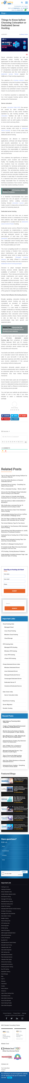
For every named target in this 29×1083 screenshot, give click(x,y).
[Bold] (3, 442)
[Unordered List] (12, 442)
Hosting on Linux (5, 887)
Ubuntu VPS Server (5, 937)
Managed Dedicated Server (12, 675)
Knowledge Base (17, 6)
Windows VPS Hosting (10, 651)
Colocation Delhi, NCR (6, 947)
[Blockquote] (14, 442)
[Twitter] (11, 1018)
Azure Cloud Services (6, 1000)
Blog (2, 976)
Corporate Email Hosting (6, 964)
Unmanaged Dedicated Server (13, 678)
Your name (6, 574)
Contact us (3, 990)
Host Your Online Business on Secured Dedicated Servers (14, 761)
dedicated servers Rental (9, 74)
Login (23, 6)
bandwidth (4, 238)
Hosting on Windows (6, 889)
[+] (22, 441)
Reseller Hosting (7, 708)
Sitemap (24, 1013)
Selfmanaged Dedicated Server (8, 932)
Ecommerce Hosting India (7, 903)
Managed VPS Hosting (10, 647)
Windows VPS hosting (6, 911)
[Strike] (9, 442)
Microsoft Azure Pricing (6, 945)
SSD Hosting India (5, 952)
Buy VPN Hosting (5, 969)
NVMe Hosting (4, 928)
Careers (3, 986)
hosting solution (19, 80)
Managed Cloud (8, 627)
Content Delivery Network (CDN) (8, 894)
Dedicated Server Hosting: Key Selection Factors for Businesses (14, 741)
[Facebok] (6, 1018)
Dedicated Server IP (10, 682)
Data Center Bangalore (6, 1005)
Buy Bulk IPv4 (4, 940)
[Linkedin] (17, 1018)
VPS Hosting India (8, 644)
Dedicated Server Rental (6, 954)
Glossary (3, 981)
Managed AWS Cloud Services (8, 913)
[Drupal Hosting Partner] (17, 1057)
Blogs (3, 13)
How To (2, 978)
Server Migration (7, 704)
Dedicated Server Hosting (7, 901)
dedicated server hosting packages (11, 263)
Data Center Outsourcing (7, 998)
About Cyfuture (4, 988)
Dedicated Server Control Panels (8, 942)
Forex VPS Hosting (5, 930)
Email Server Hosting (9, 700)
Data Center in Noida (6, 916)
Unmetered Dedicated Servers (13, 686)
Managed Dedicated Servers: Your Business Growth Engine (12, 751)
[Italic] (5, 442)
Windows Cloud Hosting (11, 634)
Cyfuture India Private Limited (17, 1015)
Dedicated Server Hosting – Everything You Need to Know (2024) (14, 766)
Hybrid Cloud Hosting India (7, 993)
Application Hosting (5, 971)
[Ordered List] (10, 442)
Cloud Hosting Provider (6, 1003)
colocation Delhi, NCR (13, 107)
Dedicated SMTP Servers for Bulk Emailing (11, 908)
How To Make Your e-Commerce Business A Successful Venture (12, 746)
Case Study (4, 983)
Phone (5, 584)
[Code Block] (16, 442)
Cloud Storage (8, 638)
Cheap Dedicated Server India (11, 664)
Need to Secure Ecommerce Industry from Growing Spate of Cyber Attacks (13, 731)
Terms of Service (7, 1013)
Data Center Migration (6, 949)
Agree (9, 1077)
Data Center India (8, 691)
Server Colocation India (11, 695)
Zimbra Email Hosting (6, 961)
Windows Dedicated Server (12, 667)
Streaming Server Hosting (7, 966)
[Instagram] (22, 1018)
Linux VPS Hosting (9, 654)
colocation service (18, 203)
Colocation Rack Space (6, 959)
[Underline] (7, 442)
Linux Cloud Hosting (10, 631)
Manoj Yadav (24, 34)
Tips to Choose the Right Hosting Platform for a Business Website (12, 756)
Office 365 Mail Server (6, 935)
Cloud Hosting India (8, 624)
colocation (5, 116)
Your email (6, 579)
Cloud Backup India (5, 995)
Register (26, 6)
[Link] (18, 442)
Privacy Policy (16, 1013)
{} (20, 441)
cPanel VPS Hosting (10, 658)
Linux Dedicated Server (11, 671)
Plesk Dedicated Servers (6, 957)
